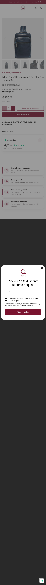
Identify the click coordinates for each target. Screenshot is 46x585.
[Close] (42, 268)
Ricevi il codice (23, 312)
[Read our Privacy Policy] (39, 304)
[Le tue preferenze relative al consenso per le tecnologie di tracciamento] (42, 581)
